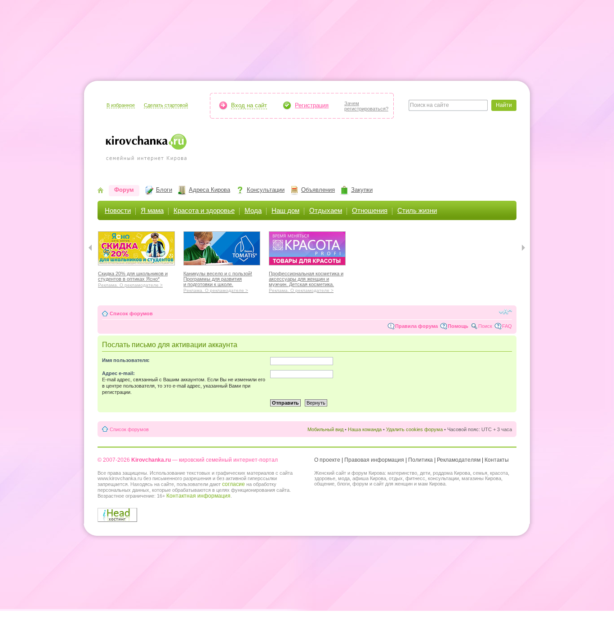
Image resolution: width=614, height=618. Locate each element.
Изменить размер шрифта (505, 312)
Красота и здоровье (204, 210)
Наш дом (285, 210)
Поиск (485, 326)
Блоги (164, 189)
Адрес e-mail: (118, 373)
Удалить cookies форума (414, 429)
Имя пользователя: (126, 360)
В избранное (121, 105)
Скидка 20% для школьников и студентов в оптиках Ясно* (133, 278)
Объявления (318, 189)
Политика (420, 460)
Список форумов (131, 313)
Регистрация (312, 105)
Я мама (152, 210)
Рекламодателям (459, 460)
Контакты (497, 460)
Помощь (458, 326)
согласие (233, 484)
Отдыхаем (325, 210)
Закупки (362, 189)
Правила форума (416, 326)
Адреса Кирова (209, 189)
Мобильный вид (325, 429)
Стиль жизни (417, 210)
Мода (253, 210)
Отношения (369, 210)
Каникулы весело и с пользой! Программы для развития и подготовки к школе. (217, 281)
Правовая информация (374, 460)
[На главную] (100, 191)
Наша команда (365, 429)
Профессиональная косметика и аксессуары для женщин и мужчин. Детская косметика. (306, 281)
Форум (124, 189)
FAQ (507, 326)
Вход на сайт (249, 105)
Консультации (266, 189)
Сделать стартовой (166, 105)
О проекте (327, 460)
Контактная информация (198, 496)
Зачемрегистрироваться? (366, 106)
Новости (118, 210)
